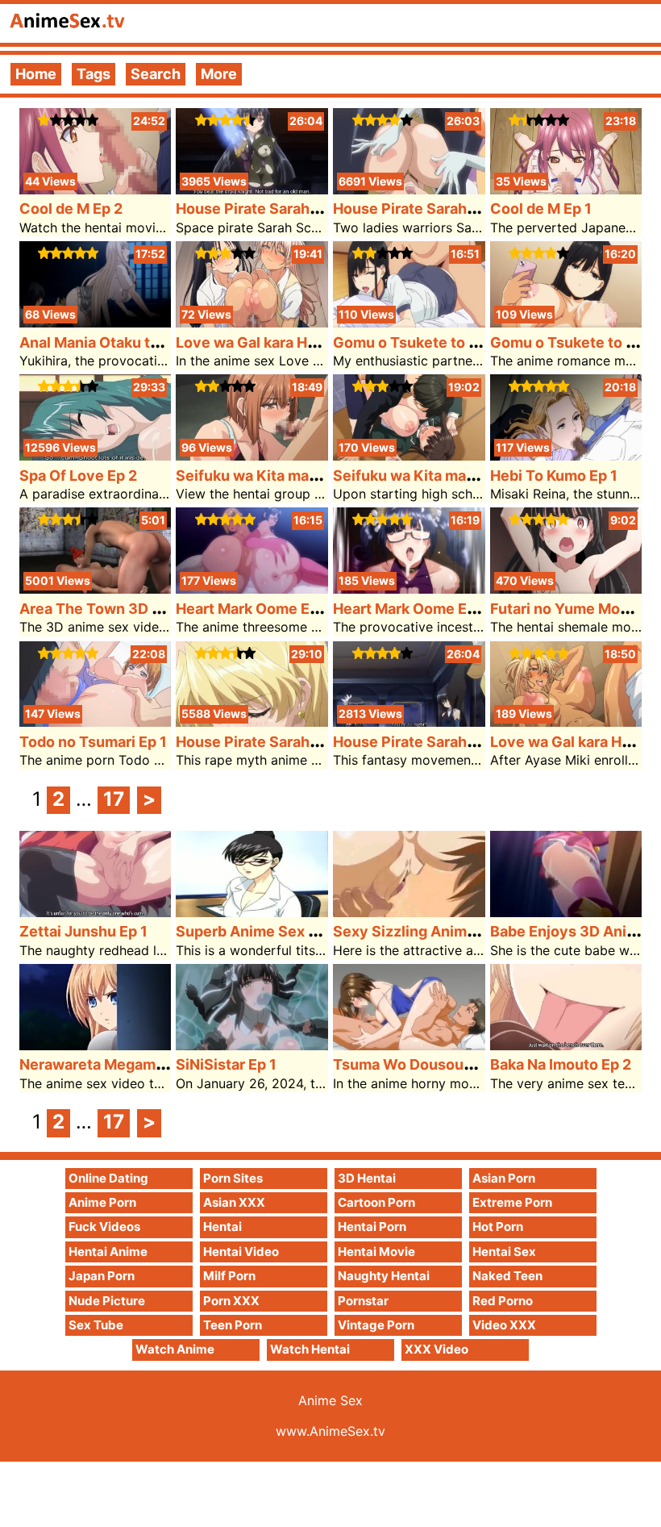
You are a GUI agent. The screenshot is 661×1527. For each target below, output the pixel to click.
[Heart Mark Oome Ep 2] (252, 588)
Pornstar (363, 1300)
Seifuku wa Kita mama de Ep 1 (436, 475)
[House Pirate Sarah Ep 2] (252, 721)
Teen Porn (232, 1325)
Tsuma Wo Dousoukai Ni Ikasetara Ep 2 (467, 1064)
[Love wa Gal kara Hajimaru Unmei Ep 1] (566, 721)
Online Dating (108, 1178)
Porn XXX (231, 1300)
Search (156, 73)
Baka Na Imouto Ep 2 (560, 1064)
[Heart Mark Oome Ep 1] (409, 588)
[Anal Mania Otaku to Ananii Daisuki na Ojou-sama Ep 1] (95, 322)
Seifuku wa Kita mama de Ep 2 (280, 475)
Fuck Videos (104, 1226)
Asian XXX (234, 1202)
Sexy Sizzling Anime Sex (419, 931)
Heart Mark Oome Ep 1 (409, 608)
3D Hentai (367, 1178)
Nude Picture (107, 1300)
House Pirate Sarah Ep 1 (415, 741)
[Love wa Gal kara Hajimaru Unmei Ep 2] (252, 322)
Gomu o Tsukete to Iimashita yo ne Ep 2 (470, 342)
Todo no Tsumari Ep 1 (93, 741)
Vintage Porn (376, 1325)
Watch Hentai (310, 1349)
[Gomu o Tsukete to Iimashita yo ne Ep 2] (409, 322)
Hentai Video (241, 1251)
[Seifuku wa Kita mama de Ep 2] (252, 455)
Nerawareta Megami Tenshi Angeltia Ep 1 (161, 1064)
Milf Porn (229, 1275)
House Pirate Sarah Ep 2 (259, 741)
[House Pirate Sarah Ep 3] (409, 189)
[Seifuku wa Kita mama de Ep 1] (409, 455)
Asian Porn (503, 1178)
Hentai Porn (372, 1226)
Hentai (222, 1226)
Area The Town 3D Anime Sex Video (145, 608)
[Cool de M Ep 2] (95, 189)
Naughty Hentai (384, 1275)
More (219, 73)
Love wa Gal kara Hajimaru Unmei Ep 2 (308, 342)
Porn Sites (233, 1178)
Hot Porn (497, 1226)
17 (113, 799)
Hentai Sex (504, 1251)
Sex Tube (96, 1325)
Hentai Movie (376, 1251)
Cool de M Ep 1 (541, 208)
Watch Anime (174, 1349)
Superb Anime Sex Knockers (275, 931)
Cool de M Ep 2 (71, 208)
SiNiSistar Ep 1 (226, 1064)
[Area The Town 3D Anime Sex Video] (95, 588)
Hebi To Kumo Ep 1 (553, 475)
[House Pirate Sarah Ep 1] (409, 721)
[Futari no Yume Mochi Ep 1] (566, 588)
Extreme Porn (512, 1202)
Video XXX (504, 1325)
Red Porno (502, 1300)
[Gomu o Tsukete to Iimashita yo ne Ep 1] (566, 322)
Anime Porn (102, 1202)
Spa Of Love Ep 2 (78, 475)
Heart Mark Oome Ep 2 (253, 608)
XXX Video (436, 1349)
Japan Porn (102, 1275)
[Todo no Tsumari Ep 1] (95, 721)
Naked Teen (507, 1275)
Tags (93, 73)
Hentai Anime (108, 1251)
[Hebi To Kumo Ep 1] (566, 455)
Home (35, 73)
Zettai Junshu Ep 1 (83, 931)
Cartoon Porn (376, 1202)
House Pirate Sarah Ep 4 (259, 208)
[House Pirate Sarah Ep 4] (252, 189)
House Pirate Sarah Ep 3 (417, 208)
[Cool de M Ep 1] (566, 189)
